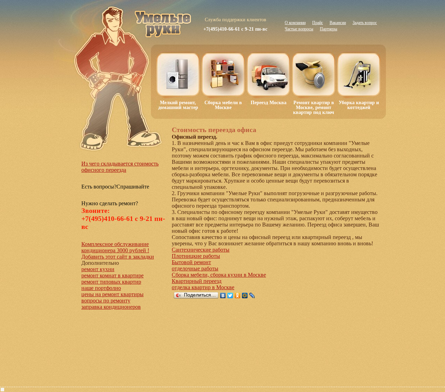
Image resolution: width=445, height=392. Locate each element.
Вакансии (338, 22)
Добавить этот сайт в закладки (117, 257)
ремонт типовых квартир (111, 282)
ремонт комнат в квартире (112, 275)
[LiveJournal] (252, 295)
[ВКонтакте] (223, 295)
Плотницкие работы (196, 256)
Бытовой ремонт (191, 262)
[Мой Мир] (245, 295)
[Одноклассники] (237, 295)
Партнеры (328, 28)
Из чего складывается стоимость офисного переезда (120, 167)
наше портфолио (101, 288)
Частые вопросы (299, 28)
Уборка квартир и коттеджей (359, 105)
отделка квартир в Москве (203, 287)
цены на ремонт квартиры (112, 294)
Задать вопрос (365, 22)
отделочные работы (195, 268)
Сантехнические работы (200, 250)
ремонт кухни (97, 269)
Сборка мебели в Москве (223, 105)
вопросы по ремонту (105, 300)
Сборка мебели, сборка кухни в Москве (219, 275)
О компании (295, 22)
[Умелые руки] (163, 20)
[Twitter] (230, 295)
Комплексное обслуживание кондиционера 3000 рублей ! (115, 247)
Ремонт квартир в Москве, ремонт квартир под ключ (313, 107)
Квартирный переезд (196, 281)
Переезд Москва (268, 102)
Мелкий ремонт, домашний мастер (178, 105)
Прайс (317, 22)
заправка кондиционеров (111, 307)
